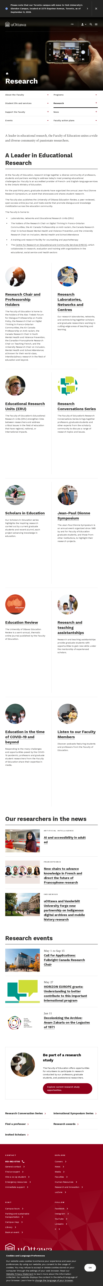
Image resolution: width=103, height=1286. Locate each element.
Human (64, 1182)
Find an (12, 1171)
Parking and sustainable (17, 1215)
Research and (67, 1187)
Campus (12, 1208)
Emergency (16, 1182)
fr (72, 24)
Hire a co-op (15, 1177)
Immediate (15, 1187)
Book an (12, 1232)
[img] (15, 24)
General (13, 1166)
